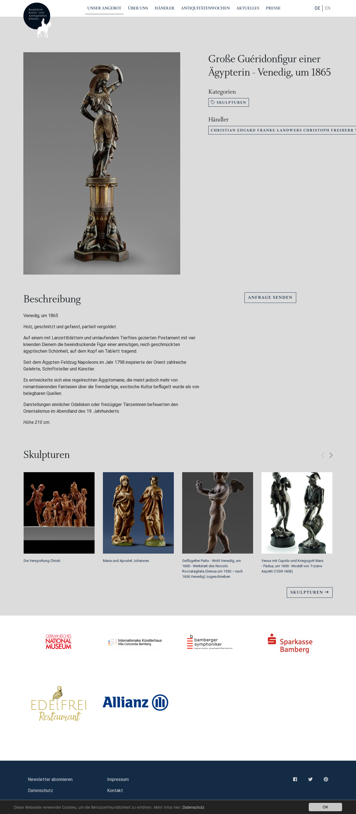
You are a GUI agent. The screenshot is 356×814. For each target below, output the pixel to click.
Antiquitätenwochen (205, 8)
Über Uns (138, 8)
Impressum (118, 779)
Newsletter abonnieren (50, 779)
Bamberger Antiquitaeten (37, 20)
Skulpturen (230, 102)
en (327, 8)
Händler (164, 8)
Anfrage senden (270, 297)
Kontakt (115, 790)
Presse (273, 8)
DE (317, 8)
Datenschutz (193, 807)
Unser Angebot (104, 8)
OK (325, 807)
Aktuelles (247, 8)
